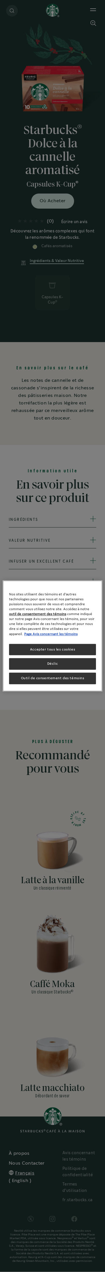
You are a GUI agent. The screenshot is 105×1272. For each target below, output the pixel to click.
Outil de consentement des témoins (52, 678)
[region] (52, 635)
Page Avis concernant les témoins (51, 634)
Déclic (52, 664)
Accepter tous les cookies (52, 649)
